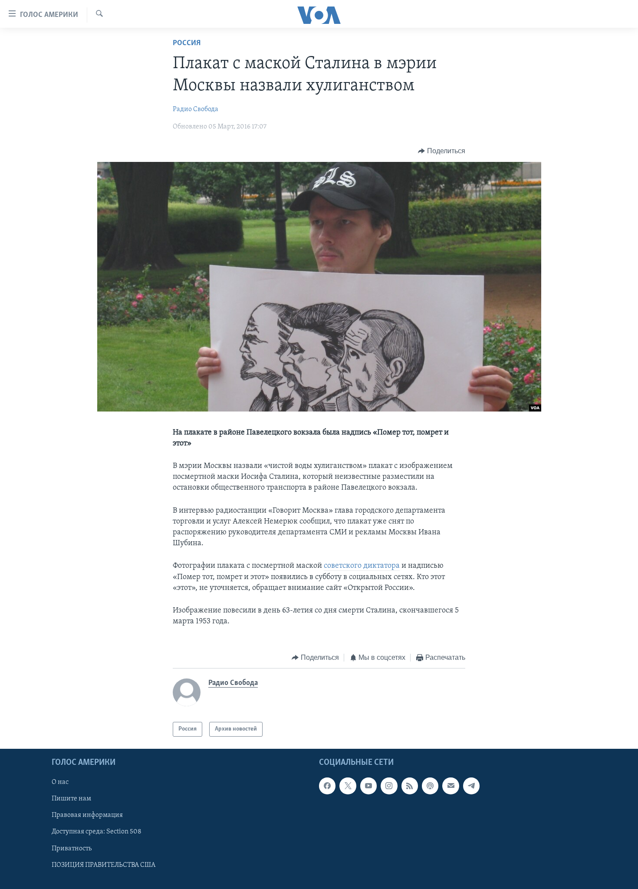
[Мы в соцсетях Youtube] (368, 786)
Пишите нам (71, 799)
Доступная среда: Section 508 (96, 832)
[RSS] (409, 786)
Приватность (72, 848)
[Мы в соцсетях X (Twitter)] (347, 786)
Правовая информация (87, 815)
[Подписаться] (450, 786)
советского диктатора (362, 566)
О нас (60, 782)
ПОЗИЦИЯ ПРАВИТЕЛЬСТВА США (103, 865)
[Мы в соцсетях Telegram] (471, 786)
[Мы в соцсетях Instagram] (389, 786)
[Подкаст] (430, 786)
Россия (187, 43)
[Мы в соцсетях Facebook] (327, 786)
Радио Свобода (195, 109)
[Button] (441, 151)
